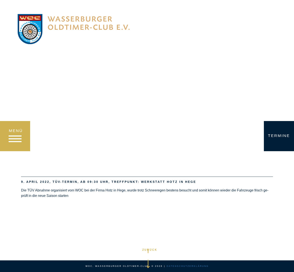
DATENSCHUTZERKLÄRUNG (188, 266)
